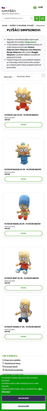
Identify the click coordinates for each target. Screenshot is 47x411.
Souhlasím (23, 406)
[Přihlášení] (36, 18)
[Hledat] (32, 18)
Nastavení (23, 398)
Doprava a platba (12, 360)
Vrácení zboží (11, 367)
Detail (23, 124)
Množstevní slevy (12, 363)
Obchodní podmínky (14, 370)
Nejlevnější (8, 77)
